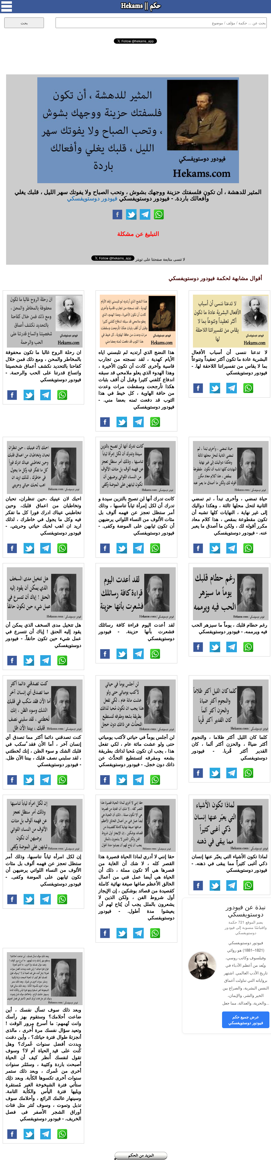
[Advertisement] (135, 58)
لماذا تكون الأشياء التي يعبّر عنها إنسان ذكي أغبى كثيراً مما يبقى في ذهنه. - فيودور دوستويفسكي (229, 863)
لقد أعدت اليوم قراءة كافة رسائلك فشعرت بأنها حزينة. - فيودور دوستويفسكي (136, 631)
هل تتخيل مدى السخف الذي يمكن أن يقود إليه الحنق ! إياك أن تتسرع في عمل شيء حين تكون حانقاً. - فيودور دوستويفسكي (43, 635)
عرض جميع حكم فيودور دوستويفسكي (245, 1019)
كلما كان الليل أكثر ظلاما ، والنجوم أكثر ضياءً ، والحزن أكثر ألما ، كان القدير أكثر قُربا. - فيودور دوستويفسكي (229, 747)
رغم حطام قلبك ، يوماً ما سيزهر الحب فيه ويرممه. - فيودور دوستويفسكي (229, 628)
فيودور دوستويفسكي (92, 198)
